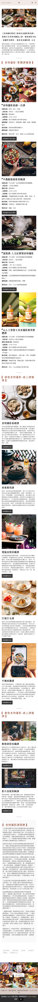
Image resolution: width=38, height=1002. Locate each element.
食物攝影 (5, 953)
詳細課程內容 (7, 447)
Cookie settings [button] (31, 996)
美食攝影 (23, 950)
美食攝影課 (30, 950)
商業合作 (4, 990)
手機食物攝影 (15, 950)
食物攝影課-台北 (14, 953)
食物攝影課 (19, 29)
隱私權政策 (12, 990)
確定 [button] (21, 999)
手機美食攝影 (6, 950)
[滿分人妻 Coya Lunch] (6, 3)
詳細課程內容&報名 (9, 138)
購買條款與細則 (23, 990)
